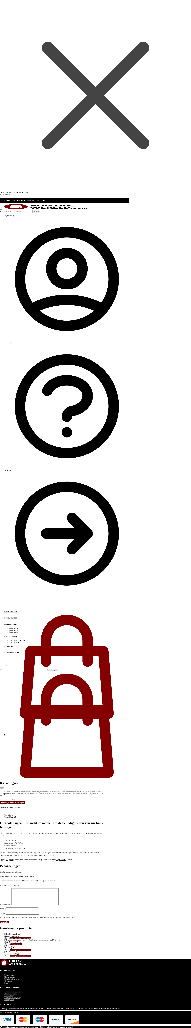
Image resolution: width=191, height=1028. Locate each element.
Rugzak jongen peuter (13, 942)
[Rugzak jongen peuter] (32, 940)
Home (2, 666)
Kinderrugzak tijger (12, 954)
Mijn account (9, 975)
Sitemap (16, 1012)
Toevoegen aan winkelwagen (12, 803)
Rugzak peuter (11, 666)
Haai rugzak (9, 948)
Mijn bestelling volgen (12, 979)
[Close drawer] (1, 196)
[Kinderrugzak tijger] (12, 952)
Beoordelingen (10, 817)
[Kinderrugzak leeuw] (12, 934)
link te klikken (75, 1009)
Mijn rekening (9, 216)
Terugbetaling (9, 996)
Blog (6, 983)
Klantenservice (9, 977)
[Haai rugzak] (9, 946)
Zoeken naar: (4, 211)
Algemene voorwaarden (12, 992)
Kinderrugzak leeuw (12, 936)
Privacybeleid (9, 1000)
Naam (3, 909)
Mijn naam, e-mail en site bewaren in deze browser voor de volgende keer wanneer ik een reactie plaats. (39, 918)
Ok (72, 1027)
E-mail (3, 913)
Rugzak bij (10, 860)
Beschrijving (8, 815)
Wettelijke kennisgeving (12, 998)
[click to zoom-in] (51, 720)
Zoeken (36, 211)
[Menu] (1, 209)
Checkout (7, 470)
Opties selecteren (16, 944)
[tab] (53, 815)
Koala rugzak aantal (7, 800)
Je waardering (5, 885)
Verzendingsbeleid (10, 994)
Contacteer (8, 981)
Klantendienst (9, 343)
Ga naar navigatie (6, 192)
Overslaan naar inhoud (21, 192)
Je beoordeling (5, 904)
